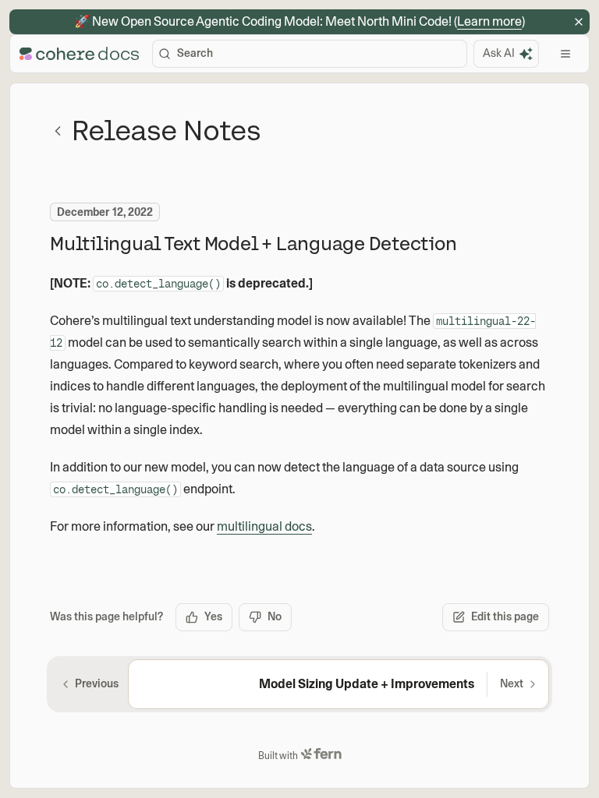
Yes (213, 616)
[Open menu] (565, 54)
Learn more (489, 21)
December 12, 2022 (105, 212)
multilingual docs (264, 526)
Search (195, 53)
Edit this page (505, 616)
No (275, 616)
